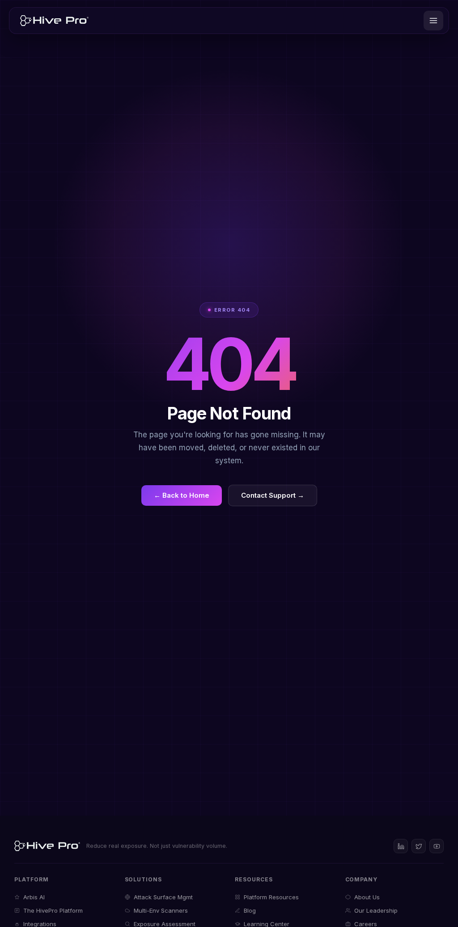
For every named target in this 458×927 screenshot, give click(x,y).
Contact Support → (272, 495)
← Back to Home (181, 495)
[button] (433, 20)
